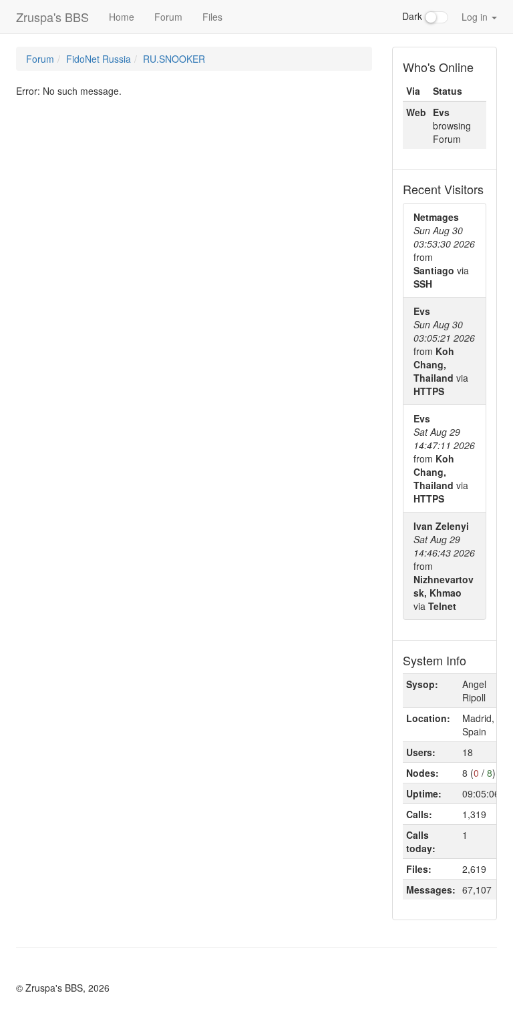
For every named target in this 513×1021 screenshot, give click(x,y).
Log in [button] (476, 16)
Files (212, 16)
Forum (168, 16)
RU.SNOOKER (174, 58)
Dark (413, 16)
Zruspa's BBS (52, 16)
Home (121, 16)
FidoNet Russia (98, 58)
